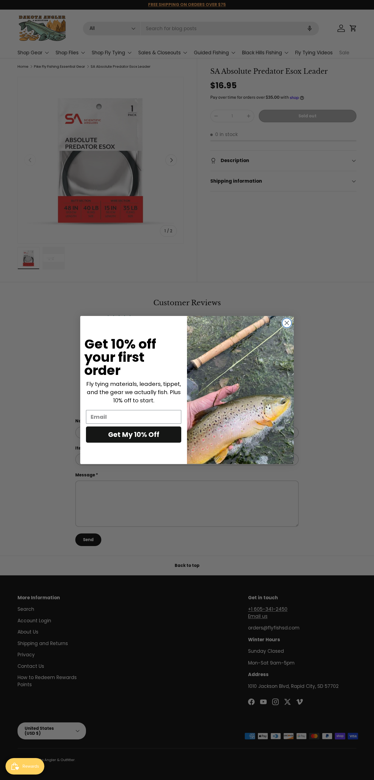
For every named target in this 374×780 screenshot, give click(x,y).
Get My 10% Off (133, 434)
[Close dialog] (287, 323)
